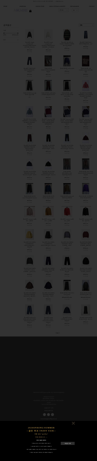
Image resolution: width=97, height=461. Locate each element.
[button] (73, 423)
